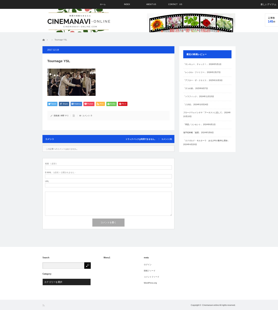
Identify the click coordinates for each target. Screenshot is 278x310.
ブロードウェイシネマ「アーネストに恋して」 (203, 112)
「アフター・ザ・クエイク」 (195, 80)
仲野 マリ (64, 115)
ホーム (103, 4)
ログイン (148, 264)
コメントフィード (151, 277)
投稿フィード (149, 271)
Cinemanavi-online (210, 305)
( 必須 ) (51, 164)
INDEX (127, 4)
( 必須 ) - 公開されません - (60, 172)
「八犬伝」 (188, 104)
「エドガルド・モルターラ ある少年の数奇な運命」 (206, 140)
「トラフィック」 (191, 96)
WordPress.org (150, 283)
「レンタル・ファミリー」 (194, 72)
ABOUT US (151, 4)
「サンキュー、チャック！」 (195, 64)
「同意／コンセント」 (193, 124)
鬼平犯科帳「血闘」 (192, 132)
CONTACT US (175, 4)
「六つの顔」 (189, 88)
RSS (43, 305)
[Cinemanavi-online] (79, 21)
